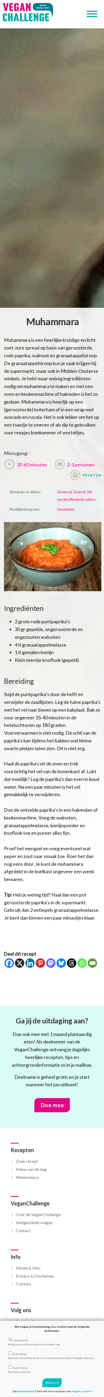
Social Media (19, 1369)
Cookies (23, 1283)
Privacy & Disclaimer (35, 1275)
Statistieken (51, 1356)
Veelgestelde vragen (34, 1222)
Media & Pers (28, 1267)
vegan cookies (81, 1391)
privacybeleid (25, 1391)
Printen (91, 475)
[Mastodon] (50, 963)
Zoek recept (27, 1161)
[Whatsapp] (82, 963)
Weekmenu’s (27, 1177)
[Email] (92, 963)
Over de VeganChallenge (38, 1214)
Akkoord (52, 1382)
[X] (19, 963)
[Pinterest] (40, 963)
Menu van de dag (31, 1169)
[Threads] (71, 963)
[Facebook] (9, 963)
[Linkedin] (30, 963)
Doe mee (52, 1105)
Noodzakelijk (33, 1342)
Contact (23, 1230)
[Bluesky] (61, 963)
